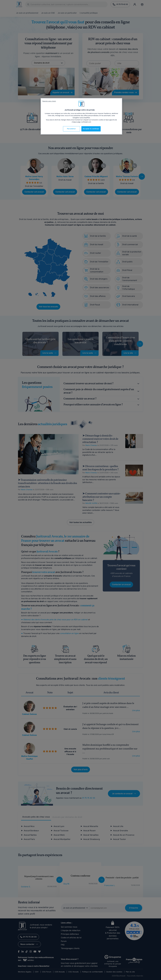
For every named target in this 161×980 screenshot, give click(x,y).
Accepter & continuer (91, 129)
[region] (81, 116)
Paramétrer (71, 129)
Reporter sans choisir (49, 101)
